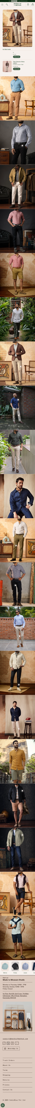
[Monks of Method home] (17, 4)
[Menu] (2, 4)
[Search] (7, 4)
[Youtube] (17, 1043)
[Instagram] (4, 1043)
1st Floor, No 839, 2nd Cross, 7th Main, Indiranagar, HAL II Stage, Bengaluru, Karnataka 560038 (16, 996)
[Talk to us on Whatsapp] (2, 1105)
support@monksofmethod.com (15, 1039)
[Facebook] (12, 1043)
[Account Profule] (28, 4)
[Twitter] (8, 1043)
